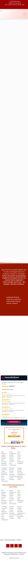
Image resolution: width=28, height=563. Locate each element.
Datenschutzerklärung (10, 540)
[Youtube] (12, 545)
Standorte (18, 540)
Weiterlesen (9, 397)
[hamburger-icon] (24, 14)
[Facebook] (8, 545)
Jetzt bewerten (14, 436)
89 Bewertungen (6, 382)
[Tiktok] (16, 545)
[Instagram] (20, 545)
